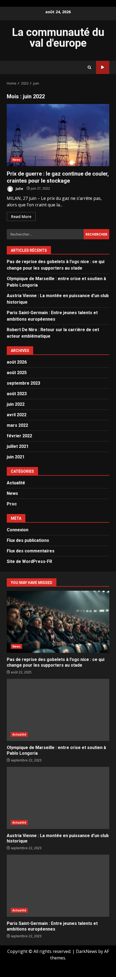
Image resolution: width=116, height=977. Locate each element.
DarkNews (86, 951)
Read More (21, 216)
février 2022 (19, 435)
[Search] (89, 67)
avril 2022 (16, 414)
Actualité (16, 482)
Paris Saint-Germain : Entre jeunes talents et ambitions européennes (58, 886)
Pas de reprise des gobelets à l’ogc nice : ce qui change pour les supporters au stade (58, 622)
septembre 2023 (23, 383)
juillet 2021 (18, 446)
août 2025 (17, 372)
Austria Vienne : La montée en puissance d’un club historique (58, 798)
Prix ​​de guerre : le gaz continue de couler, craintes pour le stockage (58, 135)
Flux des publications (28, 540)
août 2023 (17, 393)
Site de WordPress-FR (29, 561)
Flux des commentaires (30, 550)
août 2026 (17, 362)
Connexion (17, 529)
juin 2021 (16, 456)
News (16, 160)
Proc (12, 503)
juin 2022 (16, 404)
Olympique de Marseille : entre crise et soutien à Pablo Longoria (58, 710)
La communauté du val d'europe (58, 37)
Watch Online (102, 67)
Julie (19, 188)
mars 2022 (17, 425)
